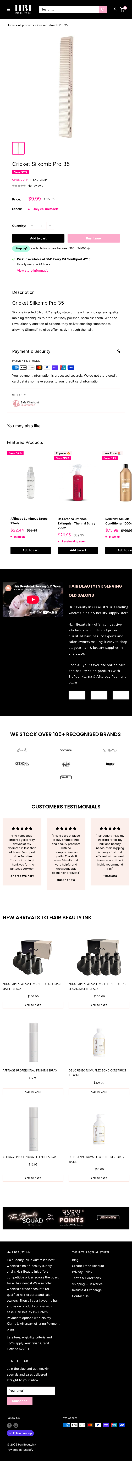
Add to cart (38, 238)
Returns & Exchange (87, 1290)
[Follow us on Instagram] (15, 1425)
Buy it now (94, 238)
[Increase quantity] (50, 225)
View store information (33, 270)
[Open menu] (8, 9)
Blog (75, 1260)
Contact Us (80, 1296)
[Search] (103, 9)
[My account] (115, 9)
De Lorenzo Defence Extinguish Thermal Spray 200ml (76, 523)
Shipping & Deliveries (87, 1284)
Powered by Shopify (20, 1449)
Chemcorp (20, 179)
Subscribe (19, 1401)
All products (26, 25)
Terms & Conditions (86, 1278)
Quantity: (19, 226)
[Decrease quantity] (32, 225)
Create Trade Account (88, 1266)
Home (11, 25)
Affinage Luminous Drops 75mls (29, 521)
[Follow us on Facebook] (9, 1425)
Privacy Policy (82, 1272)
